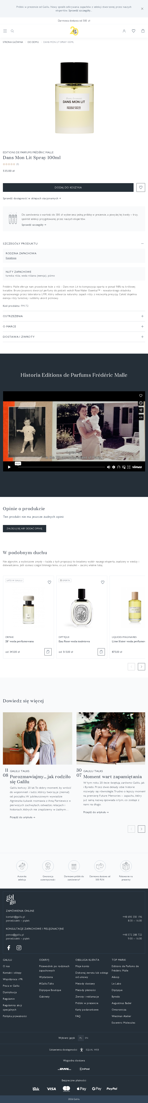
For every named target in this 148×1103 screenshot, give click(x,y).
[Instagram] (19, 948)
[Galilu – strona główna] (74, 30)
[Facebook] (9, 948)
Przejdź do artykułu (21, 817)
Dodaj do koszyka (68, 187)
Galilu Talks (20, 771)
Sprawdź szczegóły (32, 224)
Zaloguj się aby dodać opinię (24, 528)
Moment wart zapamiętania (112, 776)
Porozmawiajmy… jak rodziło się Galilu (40, 779)
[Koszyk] (143, 31)
